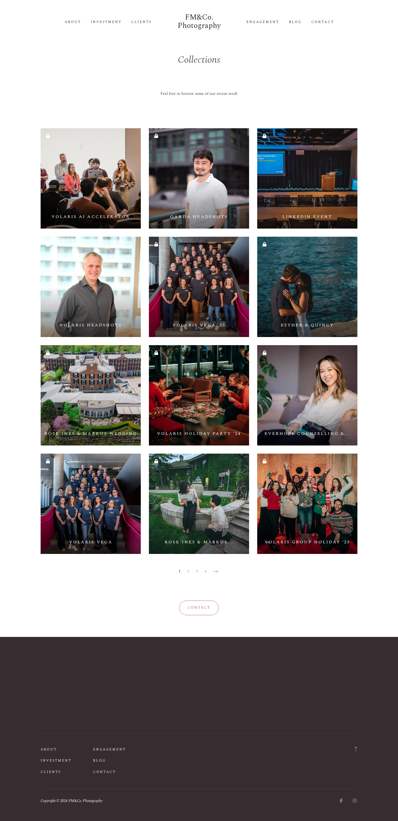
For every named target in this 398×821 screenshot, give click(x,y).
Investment (106, 22)
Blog (295, 22)
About (73, 22)
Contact (322, 22)
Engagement (262, 22)
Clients (141, 22)
